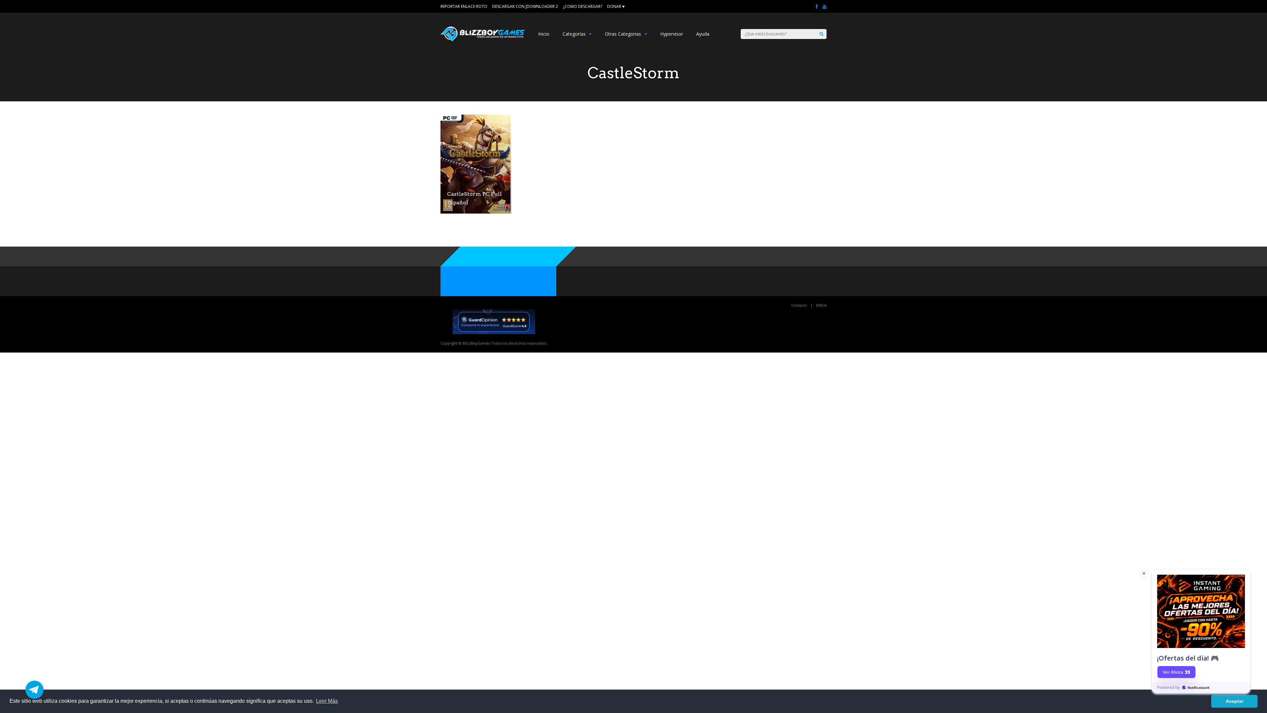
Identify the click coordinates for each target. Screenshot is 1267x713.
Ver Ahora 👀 (1176, 672)
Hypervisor (671, 34)
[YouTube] (825, 6)
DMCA (821, 305)
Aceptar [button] (1234, 701)
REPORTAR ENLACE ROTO (463, 6)
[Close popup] (1144, 573)
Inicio (543, 34)
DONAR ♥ (616, 6)
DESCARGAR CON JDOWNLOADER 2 (525, 6)
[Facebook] (816, 6)
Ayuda (702, 34)
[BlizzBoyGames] (482, 40)
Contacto (799, 305)
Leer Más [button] (327, 701)
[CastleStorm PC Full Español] (475, 212)
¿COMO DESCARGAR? (582, 6)
